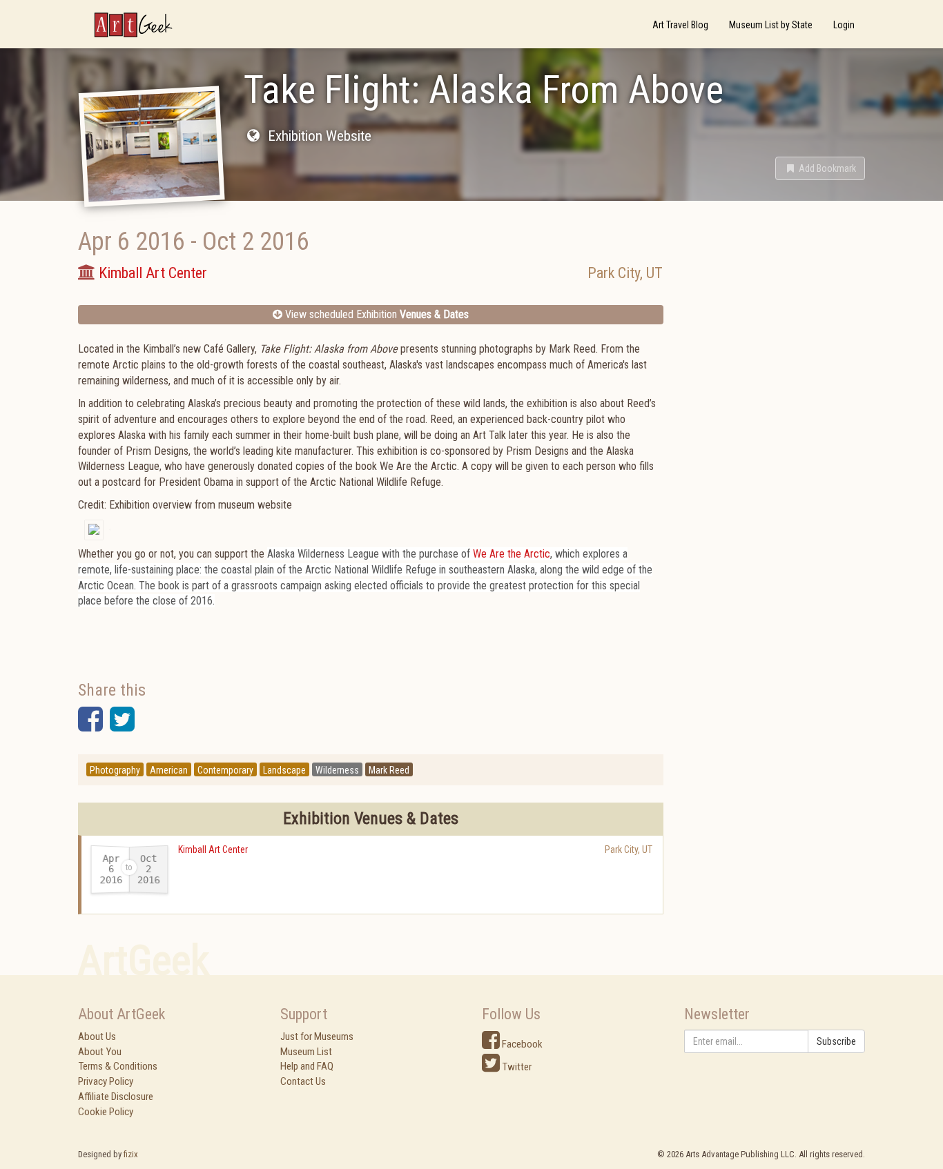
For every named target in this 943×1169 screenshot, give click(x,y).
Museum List (306, 1051)
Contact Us (303, 1081)
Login (844, 24)
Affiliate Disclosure (115, 1096)
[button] (820, 168)
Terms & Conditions (117, 1066)
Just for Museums (316, 1036)
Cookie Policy (105, 1112)
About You (99, 1051)
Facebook (521, 1044)
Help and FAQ (306, 1066)
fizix (131, 1154)
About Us (97, 1036)
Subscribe (836, 1041)
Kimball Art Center (213, 849)
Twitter (516, 1067)
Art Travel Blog (680, 24)
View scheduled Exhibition (375, 314)
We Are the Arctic (511, 553)
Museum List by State (771, 24)
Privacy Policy (105, 1081)
